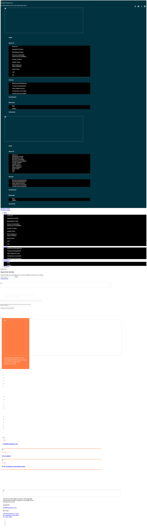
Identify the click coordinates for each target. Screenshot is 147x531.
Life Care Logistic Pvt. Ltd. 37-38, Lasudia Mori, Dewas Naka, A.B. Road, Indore (11, 515)
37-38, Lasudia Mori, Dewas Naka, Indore (13, 466)
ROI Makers (98, 481)
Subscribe (7, 308)
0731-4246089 (6, 456)
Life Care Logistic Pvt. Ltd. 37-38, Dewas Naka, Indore (14, 5)
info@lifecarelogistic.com (7, 2)
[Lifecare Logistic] (5, 208)
